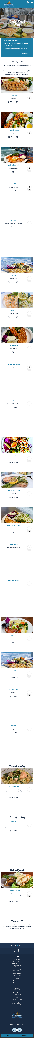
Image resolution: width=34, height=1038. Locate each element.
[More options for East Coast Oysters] (29, 584)
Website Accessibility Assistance (17, 1024)
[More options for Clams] (29, 403)
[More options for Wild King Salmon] (29, 348)
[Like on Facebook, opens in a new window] (14, 951)
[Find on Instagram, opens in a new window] (19, 951)
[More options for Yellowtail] (29, 729)
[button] (17, 93)
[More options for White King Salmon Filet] (29, 528)
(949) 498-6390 (17, 966)
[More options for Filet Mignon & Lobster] (29, 893)
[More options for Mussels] (29, 223)
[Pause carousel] (32, 37)
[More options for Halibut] (29, 674)
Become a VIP (24, 1035)
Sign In (8, 1035)
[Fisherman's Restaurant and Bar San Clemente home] (8, 4)
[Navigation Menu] (32, 2)
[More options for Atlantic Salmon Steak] (29, 493)
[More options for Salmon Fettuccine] (29, 789)
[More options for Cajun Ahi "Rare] (29, 187)
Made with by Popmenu (12, 946)
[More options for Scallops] (29, 458)
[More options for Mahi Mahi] (29, 98)
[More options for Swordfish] (29, 313)
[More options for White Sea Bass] (29, 692)
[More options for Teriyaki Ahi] (29, 639)
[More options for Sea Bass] (29, 278)
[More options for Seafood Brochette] (29, 133)
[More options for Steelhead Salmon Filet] (29, 168)
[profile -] (28, 2)
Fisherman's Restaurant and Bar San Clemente (17, 1014)
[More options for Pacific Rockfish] (29, 547)
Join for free (25, 54)
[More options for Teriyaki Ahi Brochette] (29, 367)
